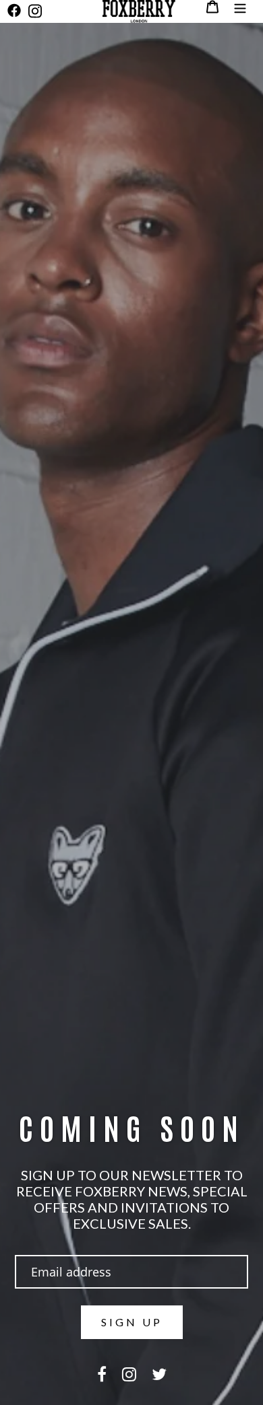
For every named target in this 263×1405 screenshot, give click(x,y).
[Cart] (212, 6)
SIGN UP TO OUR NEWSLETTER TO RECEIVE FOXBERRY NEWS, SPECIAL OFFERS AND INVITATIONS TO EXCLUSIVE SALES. (131, 1199)
